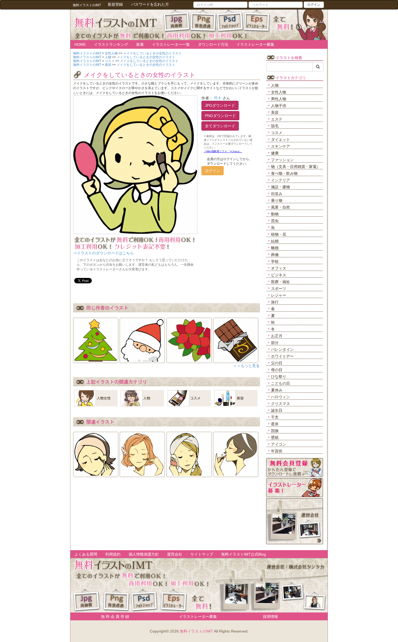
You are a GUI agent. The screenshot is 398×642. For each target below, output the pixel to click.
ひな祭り (278, 376)
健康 (275, 153)
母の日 (276, 370)
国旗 (275, 431)
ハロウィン (280, 397)
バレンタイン (282, 349)
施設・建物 (280, 187)
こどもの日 (280, 383)
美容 (275, 112)
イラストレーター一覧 (171, 44)
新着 (140, 44)
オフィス (278, 268)
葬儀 (275, 254)
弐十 (217, 98)
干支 (275, 417)
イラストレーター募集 (255, 44)
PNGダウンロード (220, 116)
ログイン (313, 5)
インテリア (280, 180)
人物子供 (278, 105)
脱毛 (275, 126)
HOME (80, 44)
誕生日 (276, 410)
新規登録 (115, 4)
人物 (275, 85)
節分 (275, 343)
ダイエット (280, 139)
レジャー (278, 295)
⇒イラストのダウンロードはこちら (103, 253)
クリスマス (280, 403)
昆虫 (275, 221)
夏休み (276, 390)
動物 (275, 214)
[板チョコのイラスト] (235, 338)
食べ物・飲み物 (284, 173)
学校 (275, 261)
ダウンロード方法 (213, 44)
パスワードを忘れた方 (150, 4)
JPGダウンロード (220, 105)
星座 (275, 424)
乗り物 (276, 200)
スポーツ (278, 288)
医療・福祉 (280, 282)
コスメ (276, 133)
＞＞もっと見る (246, 366)
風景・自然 (280, 207)
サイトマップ (201, 554)
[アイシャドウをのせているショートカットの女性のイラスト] (95, 452)
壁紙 (275, 437)
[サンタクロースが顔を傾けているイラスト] (142, 338)
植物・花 (278, 234)
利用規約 (112, 554)
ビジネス (278, 275)
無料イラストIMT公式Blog (243, 554)
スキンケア (280, 146)
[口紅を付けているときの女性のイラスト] (235, 452)
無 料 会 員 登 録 (113, 616)
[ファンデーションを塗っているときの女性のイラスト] (189, 452)
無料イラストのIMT (196, 631)
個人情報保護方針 (144, 554)
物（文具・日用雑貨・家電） (295, 166)
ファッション (282, 160)
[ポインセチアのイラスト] (189, 338)
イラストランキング (111, 44)
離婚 (275, 248)
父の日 (276, 363)
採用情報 (270, 616)
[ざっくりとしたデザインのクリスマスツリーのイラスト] (95, 338)
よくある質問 (85, 554)
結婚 (275, 241)
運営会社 (174, 554)
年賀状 (276, 451)
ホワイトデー (282, 356)
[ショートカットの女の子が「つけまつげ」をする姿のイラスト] (142, 452)
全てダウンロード (220, 126)
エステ (276, 119)
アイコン (278, 444)
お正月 (276, 336)
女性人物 (278, 92)
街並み (276, 194)
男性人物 (278, 99)
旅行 (275, 302)
